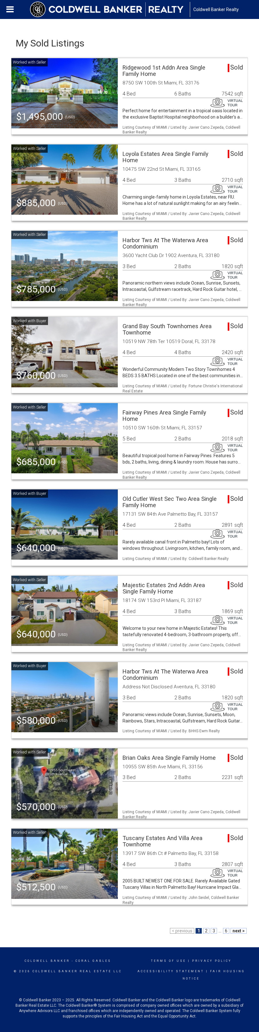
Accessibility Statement (170, 971)
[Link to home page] (110, 9)
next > (238, 930)
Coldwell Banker (47, 960)
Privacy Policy (212, 960)
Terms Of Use (168, 960)
